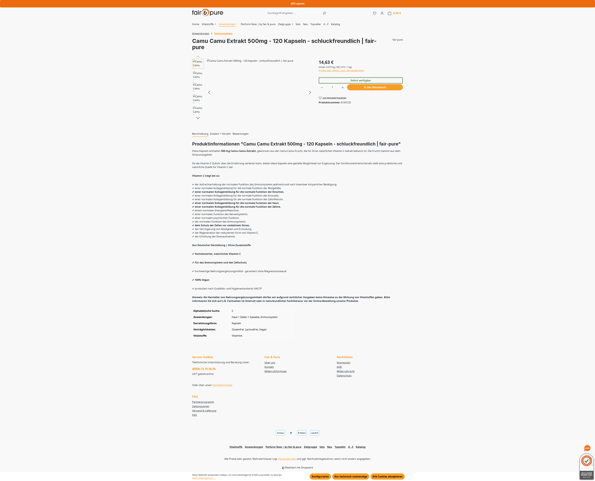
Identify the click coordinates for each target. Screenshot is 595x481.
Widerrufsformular (275, 371)
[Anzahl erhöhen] (342, 87)
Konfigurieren (320, 476)
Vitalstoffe (235, 447)
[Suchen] (324, 13)
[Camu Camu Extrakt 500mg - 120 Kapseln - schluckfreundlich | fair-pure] (259, 92)
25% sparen (297, 3)
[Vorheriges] (209, 92)
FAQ (194, 415)
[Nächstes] (310, 92)
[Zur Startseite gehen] (207, 12)
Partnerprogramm (203, 402)
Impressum (343, 362)
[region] (252, 92)
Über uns (269, 362)
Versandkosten (287, 459)
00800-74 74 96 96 (204, 369)
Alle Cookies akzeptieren (387, 476)
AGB (339, 367)
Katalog (361, 447)
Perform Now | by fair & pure (283, 447)
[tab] (200, 134)
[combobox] (293, 13)
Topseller (340, 447)
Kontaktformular (222, 385)
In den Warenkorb (375, 87)
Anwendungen (254, 447)
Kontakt (269, 367)
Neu (329, 447)
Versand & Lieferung (204, 410)
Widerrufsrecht (346, 371)
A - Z (350, 447)
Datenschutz (344, 375)
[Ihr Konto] (382, 13)
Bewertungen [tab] (241, 133)
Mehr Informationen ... (204, 478)
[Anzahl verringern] (322, 87)
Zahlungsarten (200, 406)
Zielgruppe (310, 447)
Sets (322, 447)
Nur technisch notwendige (350, 476)
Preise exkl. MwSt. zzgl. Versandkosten (341, 70)
